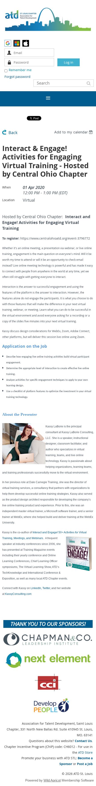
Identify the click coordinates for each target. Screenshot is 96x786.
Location (8, 200)
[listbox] (74, 132)
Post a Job (85, 764)
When (6, 187)
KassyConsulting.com (18, 594)
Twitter (46, 588)
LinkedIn (36, 588)
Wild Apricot (52, 780)
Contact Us (83, 741)
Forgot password (17, 76)
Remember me (20, 70)
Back (12, 132)
